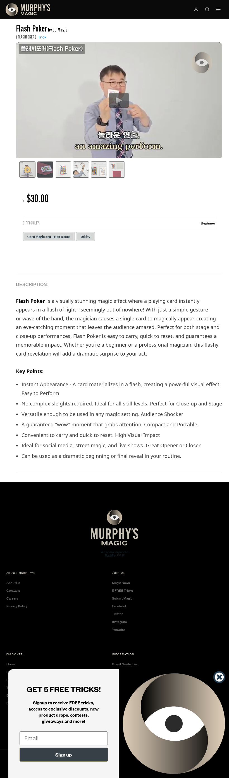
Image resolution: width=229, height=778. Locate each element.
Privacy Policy (17, 605)
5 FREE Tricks (122, 590)
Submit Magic (122, 598)
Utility (85, 236)
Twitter (117, 613)
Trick (42, 37)
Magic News (121, 582)
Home (11, 663)
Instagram (119, 621)
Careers (12, 598)
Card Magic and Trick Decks (48, 236)
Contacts (13, 590)
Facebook (119, 605)
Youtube (118, 629)
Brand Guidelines (125, 663)
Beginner (208, 223)
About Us (13, 582)
